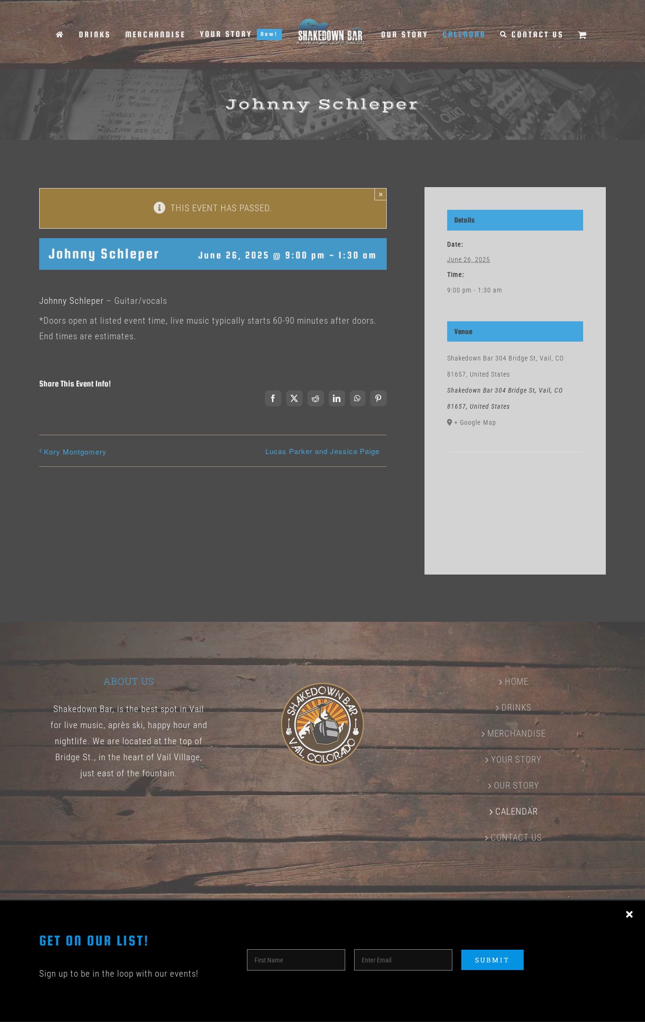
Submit (492, 959)
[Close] (629, 915)
